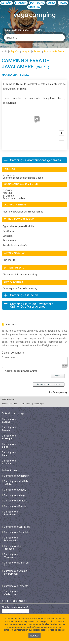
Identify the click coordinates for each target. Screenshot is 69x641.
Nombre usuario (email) (15, 607)
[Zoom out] (61, 138)
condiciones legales (27, 370)
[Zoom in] (61, 133)
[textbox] (34, 37)
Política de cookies (56, 630)
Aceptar (34, 635)
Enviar (57, 376)
